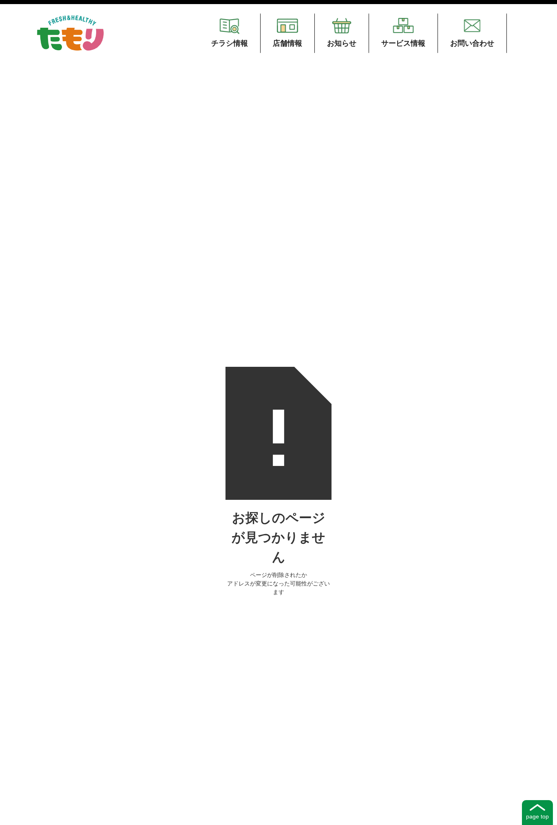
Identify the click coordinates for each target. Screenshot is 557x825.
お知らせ (341, 43)
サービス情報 (403, 43)
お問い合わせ (472, 43)
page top (537, 816)
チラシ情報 (229, 43)
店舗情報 (287, 43)
